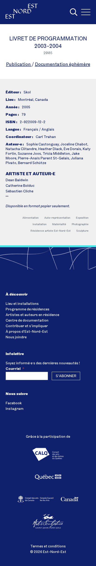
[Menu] (85, 12)
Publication (19, 64)
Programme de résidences (27, 309)
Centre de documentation (27, 320)
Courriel (15, 369)
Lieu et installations (22, 304)
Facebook (14, 403)
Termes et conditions (48, 546)
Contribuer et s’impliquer (27, 326)
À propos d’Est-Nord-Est (27, 332)
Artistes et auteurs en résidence (32, 315)
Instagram (15, 409)
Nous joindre (16, 337)
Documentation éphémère (62, 64)
